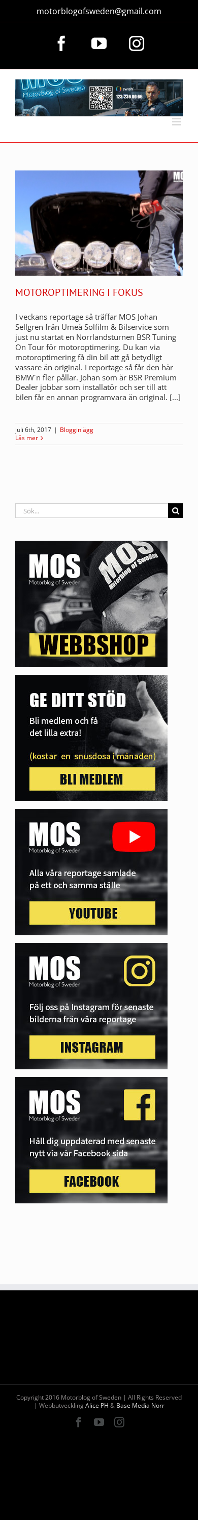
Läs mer (26, 438)
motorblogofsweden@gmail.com (99, 11)
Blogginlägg (76, 429)
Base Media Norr (140, 1405)
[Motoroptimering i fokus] (99, 223)
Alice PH (97, 1405)
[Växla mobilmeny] (177, 121)
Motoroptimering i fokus (79, 292)
